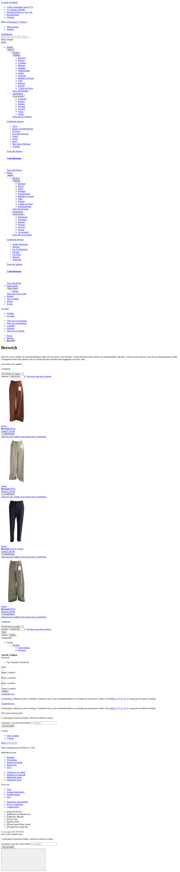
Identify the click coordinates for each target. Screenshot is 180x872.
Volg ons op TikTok (15, 331)
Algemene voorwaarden (17, 802)
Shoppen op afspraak (16, 775)
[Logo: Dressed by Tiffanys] (17, 22)
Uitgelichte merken (15, 121)
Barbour (16, 247)
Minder (5, 691)
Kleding (17, 55)
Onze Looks (13, 288)
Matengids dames (14, 777)
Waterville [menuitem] (16, 259)
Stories (10, 301)
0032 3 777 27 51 (118, 699)
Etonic (15, 136)
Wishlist (10, 29)
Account (5, 308)
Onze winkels (13, 299)
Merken (10, 296)
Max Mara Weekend (21, 144)
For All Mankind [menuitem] (19, 249)
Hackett (15, 252)
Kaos (14, 141)
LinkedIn (11, 326)
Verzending (12, 760)
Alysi (14, 126)
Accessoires (19, 96)
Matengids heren (14, 780)
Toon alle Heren (14, 283)
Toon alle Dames (14, 170)
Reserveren (12, 765)
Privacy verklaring (15, 804)
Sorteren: (5, 376)
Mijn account (12, 27)
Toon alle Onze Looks (17, 294)
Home (9, 335)
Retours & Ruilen (14, 762)
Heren (10, 175)
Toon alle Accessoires (22, 116)
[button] (11, 436)
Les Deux (16, 254)
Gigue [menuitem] (15, 139)
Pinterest (10, 328)
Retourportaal (13, 15)
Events (10, 304)
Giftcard (10, 17)
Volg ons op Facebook (17, 321)
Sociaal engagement (15, 792)
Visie (9, 789)
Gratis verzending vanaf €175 (20, 7)
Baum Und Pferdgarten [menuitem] (22, 129)
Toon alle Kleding (20, 91)
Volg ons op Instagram (17, 323)
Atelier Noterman (20, 244)
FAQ (9, 767)
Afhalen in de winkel (16, 772)
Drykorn (16, 131)
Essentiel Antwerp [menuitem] (20, 134)
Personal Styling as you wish (19, 12)
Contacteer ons (7, 694)
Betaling (10, 757)
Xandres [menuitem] (16, 146)
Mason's (16, 257)
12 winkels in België (16, 9)
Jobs (9, 797)
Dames (11, 50)
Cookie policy (13, 807)
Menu (3, 42)
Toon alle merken (14, 151)
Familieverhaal (13, 794)
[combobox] (14, 36)
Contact (10, 738)
